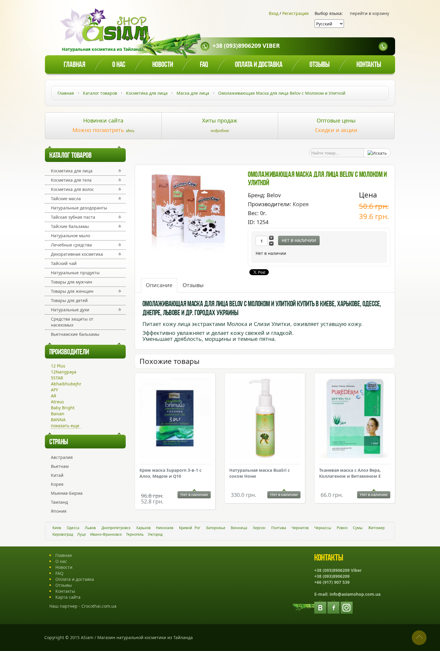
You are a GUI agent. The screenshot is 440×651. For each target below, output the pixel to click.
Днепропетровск (116, 527)
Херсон (259, 527)
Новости (162, 65)
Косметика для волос (72, 189)
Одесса (73, 527)
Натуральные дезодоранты (79, 208)
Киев (56, 527)
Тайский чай (64, 263)
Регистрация (295, 13)
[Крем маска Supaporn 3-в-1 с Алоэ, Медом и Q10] (175, 419)
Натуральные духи (70, 310)
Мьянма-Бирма (67, 493)
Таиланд (59, 502)
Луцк (81, 534)
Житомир (376, 527)
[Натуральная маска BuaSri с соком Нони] (265, 419)
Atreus (57, 402)
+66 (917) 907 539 (332, 582)
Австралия (62, 457)
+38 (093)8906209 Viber (246, 46)
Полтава (278, 527)
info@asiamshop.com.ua (355, 594)
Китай (57, 475)
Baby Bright (63, 407)
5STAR (57, 378)
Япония (58, 511)
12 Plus (58, 366)
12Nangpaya (63, 372)
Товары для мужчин (71, 282)
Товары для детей (69, 300)
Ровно (342, 527)
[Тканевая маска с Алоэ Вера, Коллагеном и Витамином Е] (354, 419)
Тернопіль (135, 534)
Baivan (57, 413)
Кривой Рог (189, 527)
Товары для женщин (72, 291)
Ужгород (155, 534)
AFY (54, 390)
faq (204, 65)
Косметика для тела (71, 180)
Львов (90, 527)
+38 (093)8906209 (332, 576)
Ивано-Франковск (106, 534)
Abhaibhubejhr (66, 384)
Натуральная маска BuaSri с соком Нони (259, 473)
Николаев (164, 527)
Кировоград (62, 534)
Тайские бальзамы (70, 226)
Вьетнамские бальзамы (75, 334)
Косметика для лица (71, 171)
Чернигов (300, 527)
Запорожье (215, 527)
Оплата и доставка (259, 65)
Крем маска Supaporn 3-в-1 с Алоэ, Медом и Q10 (170, 473)
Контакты (368, 65)
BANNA (58, 419)
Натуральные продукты (75, 272)
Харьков (143, 527)
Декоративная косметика (77, 254)
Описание (159, 285)
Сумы (357, 527)
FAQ (59, 573)
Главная (74, 65)
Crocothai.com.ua (98, 606)
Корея (57, 484)
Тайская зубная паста (73, 217)
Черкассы (322, 527)
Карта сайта (68, 597)
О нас (118, 65)
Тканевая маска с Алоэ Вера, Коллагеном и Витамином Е (350, 473)
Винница (239, 527)
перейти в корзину (369, 13)
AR (53, 396)
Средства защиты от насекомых (72, 322)
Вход (273, 13)
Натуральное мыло (70, 235)
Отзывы (319, 65)
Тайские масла (66, 198)
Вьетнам (60, 466)
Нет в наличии (299, 240)
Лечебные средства (71, 245)
